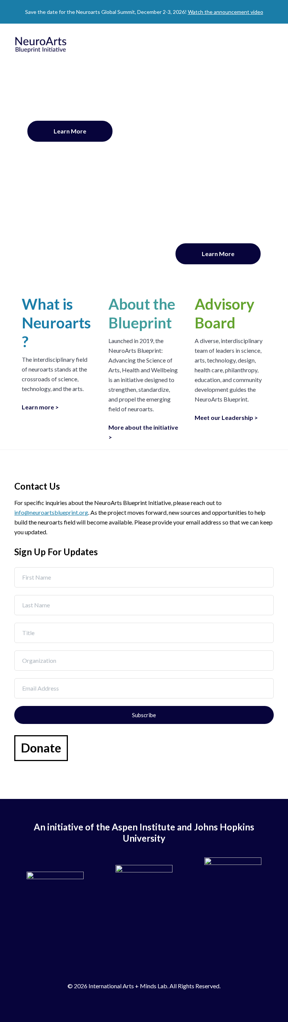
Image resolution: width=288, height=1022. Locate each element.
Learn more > (40, 407)
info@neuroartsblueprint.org (51, 512)
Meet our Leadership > (226, 417)
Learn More (70, 131)
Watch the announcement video (225, 12)
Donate (41, 747)
